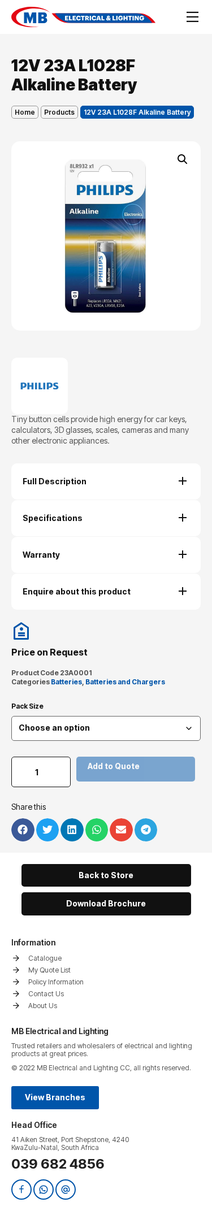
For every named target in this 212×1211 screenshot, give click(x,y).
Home (25, 112)
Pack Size (27, 706)
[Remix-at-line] (65, 1189)
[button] (182, 159)
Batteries (66, 682)
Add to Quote (114, 766)
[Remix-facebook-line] (21, 1189)
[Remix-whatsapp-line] (43, 1189)
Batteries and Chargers (125, 682)
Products (59, 112)
